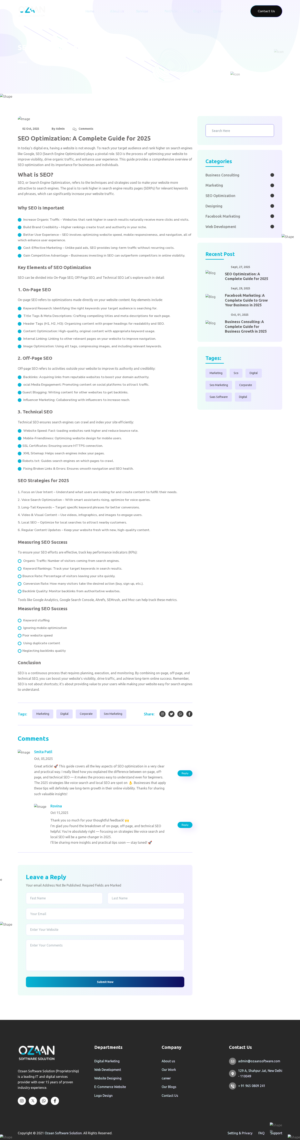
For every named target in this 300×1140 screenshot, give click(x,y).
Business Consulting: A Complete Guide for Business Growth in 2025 (246, 326)
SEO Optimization (220, 196)
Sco (236, 373)
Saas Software (219, 396)
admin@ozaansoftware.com (259, 1061)
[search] (268, 130)
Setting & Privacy (240, 1133)
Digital (64, 713)
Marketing (42, 713)
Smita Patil (43, 752)
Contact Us (170, 1095)
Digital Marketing (107, 1061)
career (166, 1078)
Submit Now (105, 982)
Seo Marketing (113, 713)
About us (168, 1061)
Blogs (197, 11)
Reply (185, 773)
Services (142, 11)
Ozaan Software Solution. (64, 1133)
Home (89, 11)
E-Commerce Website (110, 1087)
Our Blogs (169, 1087)
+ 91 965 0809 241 (251, 1086)
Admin (60, 128)
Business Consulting (222, 175)
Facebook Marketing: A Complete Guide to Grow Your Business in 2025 (246, 300)
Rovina (56, 806)
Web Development (221, 227)
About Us (117, 11)
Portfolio (171, 11)
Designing (214, 206)
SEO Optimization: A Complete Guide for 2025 (246, 276)
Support (276, 1133)
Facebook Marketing (223, 216)
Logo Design (103, 1095)
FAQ (261, 1133)
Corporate (86, 713)
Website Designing (107, 1078)
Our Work (169, 1069)
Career (218, 11)
